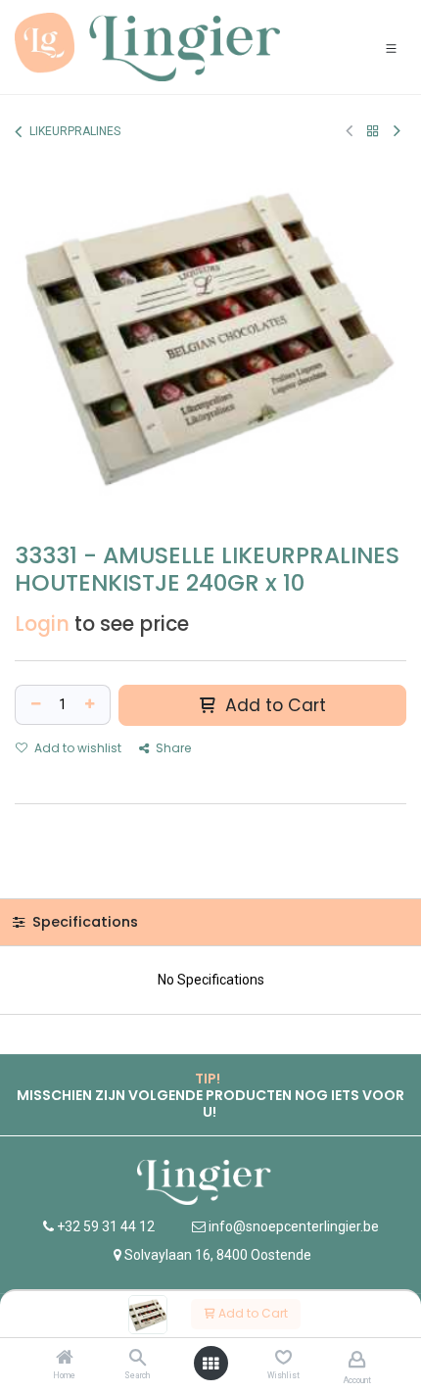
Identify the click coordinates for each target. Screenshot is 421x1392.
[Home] (64, 1359)
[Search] (137, 1359)
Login (42, 624)
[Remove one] (33, 705)
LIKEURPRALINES (74, 131)
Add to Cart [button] (273, 705)
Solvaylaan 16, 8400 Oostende (217, 1255)
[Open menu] (210, 1363)
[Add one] (92, 705)
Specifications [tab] (83, 922)
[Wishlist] (283, 1357)
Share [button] (172, 748)
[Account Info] (357, 1359)
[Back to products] (373, 130)
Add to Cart (251, 1313)
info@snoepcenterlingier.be (294, 1226)
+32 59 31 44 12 (104, 1226)
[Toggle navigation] (391, 47)
